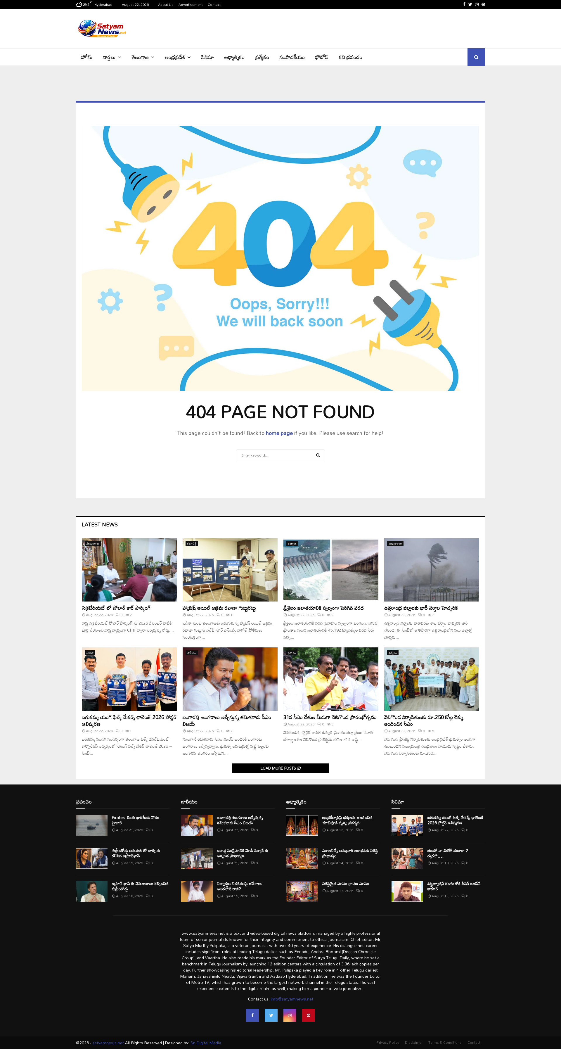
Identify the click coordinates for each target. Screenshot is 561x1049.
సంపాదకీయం (292, 57)
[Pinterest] (308, 1015)
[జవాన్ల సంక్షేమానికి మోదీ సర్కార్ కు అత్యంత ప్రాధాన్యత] (197, 858)
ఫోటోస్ (321, 57)
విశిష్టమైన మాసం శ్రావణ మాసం (345, 883)
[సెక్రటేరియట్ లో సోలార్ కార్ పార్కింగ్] (129, 570)
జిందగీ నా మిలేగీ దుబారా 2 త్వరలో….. (447, 853)
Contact (214, 4)
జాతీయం (192, 652)
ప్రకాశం (292, 652)
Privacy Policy (388, 1042)
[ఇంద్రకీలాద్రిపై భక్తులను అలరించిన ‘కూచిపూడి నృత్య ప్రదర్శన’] (302, 825)
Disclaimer (414, 1042)
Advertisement (191, 4)
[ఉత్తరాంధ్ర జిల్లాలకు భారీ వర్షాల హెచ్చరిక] (431, 570)
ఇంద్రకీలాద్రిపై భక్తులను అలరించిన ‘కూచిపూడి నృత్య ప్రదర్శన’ (347, 820)
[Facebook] (252, 1015)
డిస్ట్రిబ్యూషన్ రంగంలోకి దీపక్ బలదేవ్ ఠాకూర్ (454, 886)
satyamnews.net (108, 1043)
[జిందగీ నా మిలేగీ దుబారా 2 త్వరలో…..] (407, 858)
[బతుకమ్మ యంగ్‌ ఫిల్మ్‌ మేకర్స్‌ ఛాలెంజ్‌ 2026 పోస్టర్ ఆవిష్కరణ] (129, 679)
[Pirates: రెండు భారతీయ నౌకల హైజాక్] (92, 825)
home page (279, 433)
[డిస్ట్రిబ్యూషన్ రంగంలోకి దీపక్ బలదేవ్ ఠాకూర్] (407, 891)
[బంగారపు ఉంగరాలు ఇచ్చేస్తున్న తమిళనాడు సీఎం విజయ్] (230, 679)
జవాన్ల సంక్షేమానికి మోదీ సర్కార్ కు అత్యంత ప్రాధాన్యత (242, 853)
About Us (166, 4)
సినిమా (207, 57)
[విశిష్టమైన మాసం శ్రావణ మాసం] (302, 891)
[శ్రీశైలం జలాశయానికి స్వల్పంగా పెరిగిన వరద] (330, 570)
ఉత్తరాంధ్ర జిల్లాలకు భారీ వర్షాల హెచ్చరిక (421, 607)
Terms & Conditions (445, 1042)
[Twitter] (271, 1015)
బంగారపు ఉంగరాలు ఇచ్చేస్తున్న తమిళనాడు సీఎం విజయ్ (227, 720)
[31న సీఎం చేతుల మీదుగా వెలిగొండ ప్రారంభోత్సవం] (330, 679)
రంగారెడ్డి (192, 543)
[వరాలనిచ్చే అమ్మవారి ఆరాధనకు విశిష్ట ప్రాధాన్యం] (302, 858)
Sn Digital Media (205, 1043)
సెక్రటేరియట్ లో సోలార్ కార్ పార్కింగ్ (116, 607)
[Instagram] (289, 1015)
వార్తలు (109, 57)
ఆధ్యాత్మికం (234, 57)
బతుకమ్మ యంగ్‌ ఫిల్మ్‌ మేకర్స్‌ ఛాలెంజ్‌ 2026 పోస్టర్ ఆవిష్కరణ (129, 720)
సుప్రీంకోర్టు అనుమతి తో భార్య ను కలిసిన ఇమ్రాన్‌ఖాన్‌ (136, 853)
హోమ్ (86, 57)
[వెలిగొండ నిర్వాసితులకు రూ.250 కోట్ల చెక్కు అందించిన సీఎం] (431, 679)
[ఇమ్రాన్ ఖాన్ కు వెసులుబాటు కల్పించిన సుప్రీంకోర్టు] (92, 891)
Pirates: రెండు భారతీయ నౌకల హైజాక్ (136, 820)
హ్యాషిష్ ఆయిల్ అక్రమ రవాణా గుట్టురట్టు (219, 607)
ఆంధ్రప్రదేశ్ (175, 57)
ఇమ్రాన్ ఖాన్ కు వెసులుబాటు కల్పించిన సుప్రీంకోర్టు (140, 886)
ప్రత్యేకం (262, 57)
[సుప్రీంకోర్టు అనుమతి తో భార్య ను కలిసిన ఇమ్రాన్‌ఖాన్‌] (92, 858)
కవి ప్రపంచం (350, 57)
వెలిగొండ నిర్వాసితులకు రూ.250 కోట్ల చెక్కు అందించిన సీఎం (423, 720)
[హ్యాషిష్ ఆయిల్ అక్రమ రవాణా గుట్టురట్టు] (230, 570)
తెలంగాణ (140, 57)
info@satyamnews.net (292, 999)
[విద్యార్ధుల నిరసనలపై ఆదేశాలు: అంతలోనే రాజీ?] (197, 891)
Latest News (100, 524)
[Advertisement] (378, 28)
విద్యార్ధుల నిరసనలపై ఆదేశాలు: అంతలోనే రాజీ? (240, 886)
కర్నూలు (292, 543)
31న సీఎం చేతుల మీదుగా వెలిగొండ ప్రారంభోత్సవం (330, 717)
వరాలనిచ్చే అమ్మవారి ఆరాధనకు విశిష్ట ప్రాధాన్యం (350, 853)
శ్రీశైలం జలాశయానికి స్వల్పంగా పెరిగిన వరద (323, 607)
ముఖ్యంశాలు (93, 543)
